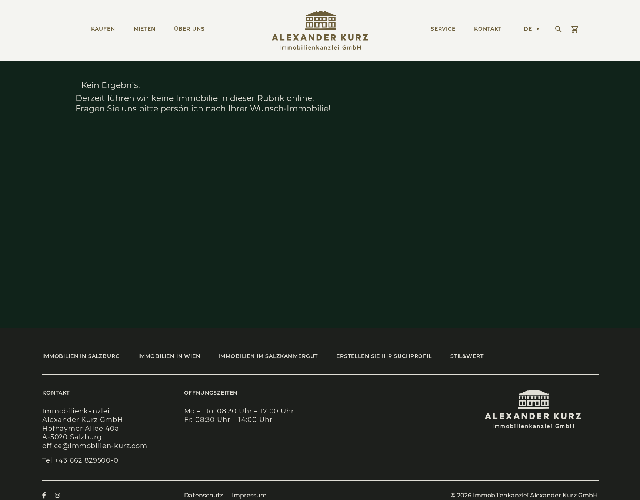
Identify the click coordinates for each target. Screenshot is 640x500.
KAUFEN (103, 29)
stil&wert (467, 356)
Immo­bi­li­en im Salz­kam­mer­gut (268, 356)
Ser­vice (443, 29)
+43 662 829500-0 (86, 460)
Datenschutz (203, 495)
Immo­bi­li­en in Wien (169, 356)
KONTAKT (487, 29)
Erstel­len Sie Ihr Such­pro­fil (384, 356)
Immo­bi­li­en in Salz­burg (81, 356)
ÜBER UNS (189, 29)
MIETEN (145, 29)
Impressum (249, 495)
